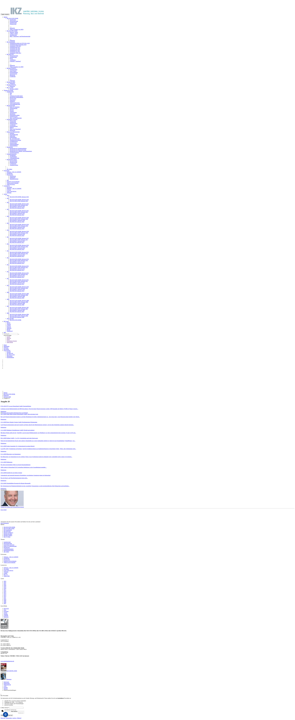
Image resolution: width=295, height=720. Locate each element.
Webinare (9, 328)
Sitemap (6, 688)
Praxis (11, 58)
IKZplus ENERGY (11, 68)
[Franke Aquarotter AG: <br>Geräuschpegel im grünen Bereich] (147, 444)
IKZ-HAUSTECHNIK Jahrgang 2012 (19, 273)
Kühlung (12, 133)
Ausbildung (13, 60)
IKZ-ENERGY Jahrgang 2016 (17, 248)
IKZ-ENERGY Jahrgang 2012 (17, 275)
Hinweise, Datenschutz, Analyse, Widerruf (11, 718)
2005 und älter (10, 318)
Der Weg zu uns (11, 354)
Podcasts (9, 327)
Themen (9, 324)
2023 (8, 198)
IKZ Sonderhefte (11, 42)
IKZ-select (6, 321)
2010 (8, 285)
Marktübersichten (14, 179)
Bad (11, 93)
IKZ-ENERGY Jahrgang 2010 (17, 289)
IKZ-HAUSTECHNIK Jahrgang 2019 (19, 224)
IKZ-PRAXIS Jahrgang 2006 (17, 317)
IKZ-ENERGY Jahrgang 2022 (17, 206)
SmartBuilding (13, 156)
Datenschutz (7, 683)
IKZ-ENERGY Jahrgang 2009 (17, 296)
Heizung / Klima (14, 32)
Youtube (6, 614)
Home (5, 345)
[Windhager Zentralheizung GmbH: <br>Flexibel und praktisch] (147, 429)
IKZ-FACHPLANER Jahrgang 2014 (19, 260)
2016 (8, 244)
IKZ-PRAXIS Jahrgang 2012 (17, 277)
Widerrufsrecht (7, 684)
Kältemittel (12, 136)
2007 (8, 306)
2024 (8, 195)
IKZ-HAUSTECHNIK (12, 18)
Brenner (12, 109)
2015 (8, 250)
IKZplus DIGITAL (11, 84)
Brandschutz (10, 147)
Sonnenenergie (13, 73)
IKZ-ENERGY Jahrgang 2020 (17, 220)
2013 (8, 264)
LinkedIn (6, 615)
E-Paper (9, 325)
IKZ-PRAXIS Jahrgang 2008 (17, 304)
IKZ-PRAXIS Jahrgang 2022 (17, 208)
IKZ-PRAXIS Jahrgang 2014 (17, 263)
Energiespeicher (14, 126)
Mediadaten (6, 346)
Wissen (8, 322)
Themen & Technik (8, 90)
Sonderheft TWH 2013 (15, 53)
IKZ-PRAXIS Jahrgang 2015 (17, 256)
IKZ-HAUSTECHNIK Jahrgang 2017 (19, 238)
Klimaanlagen (13, 137)
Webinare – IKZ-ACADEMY (14, 188)
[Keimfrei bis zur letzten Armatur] (147, 471)
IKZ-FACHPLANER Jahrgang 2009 (19, 295)
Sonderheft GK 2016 (15, 48)
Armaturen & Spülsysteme (16, 96)
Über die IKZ (7, 350)
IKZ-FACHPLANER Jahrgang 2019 (19, 226)
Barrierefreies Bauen (12, 159)
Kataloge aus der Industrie (13, 181)
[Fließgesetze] (147, 460)
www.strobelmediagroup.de (7, 661)
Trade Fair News (11, 184)
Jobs (5, 332)
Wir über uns (10, 353)
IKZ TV (6, 574)
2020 (8, 216)
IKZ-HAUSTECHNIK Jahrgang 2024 (19, 197)
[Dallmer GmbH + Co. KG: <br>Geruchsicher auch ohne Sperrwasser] (147, 437)
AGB (5, 686)
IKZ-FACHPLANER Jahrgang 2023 (19, 201)
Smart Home (10, 342)
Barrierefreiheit (13, 161)
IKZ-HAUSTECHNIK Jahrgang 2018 (19, 231)
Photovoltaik (13, 120)
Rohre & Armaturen (15, 107)
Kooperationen (10, 357)
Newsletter (9, 187)
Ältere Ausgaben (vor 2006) (16, 66)
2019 (8, 223)
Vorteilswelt (10, 331)
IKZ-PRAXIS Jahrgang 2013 (17, 270)
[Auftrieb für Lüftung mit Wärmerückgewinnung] (147, 498)
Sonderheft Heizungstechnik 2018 (18, 44)
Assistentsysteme (14, 165)
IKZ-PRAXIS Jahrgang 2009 (17, 297)
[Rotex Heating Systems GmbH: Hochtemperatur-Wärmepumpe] (147, 421)
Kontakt (9, 352)
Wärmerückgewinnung (15, 140)
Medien (5, 17)
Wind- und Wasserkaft (15, 129)
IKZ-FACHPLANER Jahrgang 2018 (19, 232)
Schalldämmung (14, 141)
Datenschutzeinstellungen (10, 690)
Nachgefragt (13, 176)
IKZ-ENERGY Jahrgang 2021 (17, 213)
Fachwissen (6, 170)
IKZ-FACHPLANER (12, 31)
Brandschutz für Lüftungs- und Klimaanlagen (21, 151)
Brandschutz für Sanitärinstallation (18, 148)
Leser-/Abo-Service (11, 191)
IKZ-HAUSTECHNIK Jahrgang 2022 (19, 203)
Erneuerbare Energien (12, 119)
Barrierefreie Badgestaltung (16, 97)
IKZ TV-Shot (10, 87)
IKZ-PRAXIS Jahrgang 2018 (17, 235)
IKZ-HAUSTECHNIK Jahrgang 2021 (19, 210)
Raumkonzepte (13, 162)
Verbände (9, 192)
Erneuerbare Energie (12, 341)
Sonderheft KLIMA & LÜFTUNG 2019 (20, 43)
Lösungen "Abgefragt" (15, 61)
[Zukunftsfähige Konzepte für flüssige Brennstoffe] (147, 482)
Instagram (6, 617)
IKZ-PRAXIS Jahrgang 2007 (17, 311)
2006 (8, 313)
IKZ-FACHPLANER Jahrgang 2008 (19, 302)
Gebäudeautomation (12, 154)
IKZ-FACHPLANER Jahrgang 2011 (19, 281)
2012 (8, 271)
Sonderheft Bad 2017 (15, 47)
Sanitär (8, 336)
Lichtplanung (13, 163)
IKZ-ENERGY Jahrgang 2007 (17, 310)
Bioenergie (12, 75)
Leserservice (7, 185)
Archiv (5, 194)
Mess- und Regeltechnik (16, 118)
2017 (8, 237)
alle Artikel (9, 169)
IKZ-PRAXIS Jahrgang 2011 (17, 284)
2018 (8, 230)
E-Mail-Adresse (5, 707)
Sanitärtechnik (13, 22)
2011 (8, 278)
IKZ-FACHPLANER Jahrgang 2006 (19, 315)
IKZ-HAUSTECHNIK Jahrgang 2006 (19, 314)
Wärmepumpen (13, 69)
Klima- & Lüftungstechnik (13, 131)
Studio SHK (7, 576)
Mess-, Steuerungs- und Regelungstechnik (20, 36)
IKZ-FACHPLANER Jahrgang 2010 (19, 288)
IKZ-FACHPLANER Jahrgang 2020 (19, 219)
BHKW (12, 127)
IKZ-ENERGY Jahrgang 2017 (17, 241)
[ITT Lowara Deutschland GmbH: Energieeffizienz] (147, 405)
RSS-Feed (6, 608)
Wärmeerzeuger (14, 116)
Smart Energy (13, 71)
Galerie (5, 573)
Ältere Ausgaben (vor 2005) (16, 29)
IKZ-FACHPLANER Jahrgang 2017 (19, 239)
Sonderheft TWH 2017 (15, 46)
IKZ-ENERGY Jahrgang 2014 (17, 262)
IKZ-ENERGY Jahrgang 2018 (17, 234)
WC (11, 94)
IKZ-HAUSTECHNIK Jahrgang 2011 (19, 279)
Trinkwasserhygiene (15, 102)
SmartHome (13, 155)
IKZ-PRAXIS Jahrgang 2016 (17, 249)
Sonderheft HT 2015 (15, 50)
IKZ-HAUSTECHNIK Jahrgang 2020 (19, 217)
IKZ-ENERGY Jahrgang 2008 (17, 303)
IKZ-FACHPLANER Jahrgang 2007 (19, 309)
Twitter (5, 612)
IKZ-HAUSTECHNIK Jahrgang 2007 (19, 307)
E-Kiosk (9, 190)
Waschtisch (12, 100)
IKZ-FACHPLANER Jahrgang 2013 (19, 267)
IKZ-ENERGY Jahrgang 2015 (17, 255)
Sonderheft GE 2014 (15, 51)
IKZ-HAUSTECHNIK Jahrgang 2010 (19, 286)
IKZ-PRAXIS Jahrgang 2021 (17, 214)
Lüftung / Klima (14, 33)
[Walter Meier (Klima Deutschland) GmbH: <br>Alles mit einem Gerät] (147, 413)
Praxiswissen (10, 174)
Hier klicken (14, 711)
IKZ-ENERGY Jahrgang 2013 (17, 268)
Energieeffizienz (14, 72)
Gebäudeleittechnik (14, 158)
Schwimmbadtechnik (15, 104)
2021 (8, 209)
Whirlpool (12, 101)
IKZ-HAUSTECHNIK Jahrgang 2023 (19, 199)
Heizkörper (12, 114)
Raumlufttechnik (14, 134)
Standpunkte (13, 19)
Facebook (6, 611)
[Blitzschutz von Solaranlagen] (147, 452)
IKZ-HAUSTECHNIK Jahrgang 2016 (19, 245)
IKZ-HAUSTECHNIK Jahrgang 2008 (19, 300)
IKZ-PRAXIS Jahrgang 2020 (17, 221)
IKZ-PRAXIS (10, 54)
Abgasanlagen (13, 112)
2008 (8, 299)
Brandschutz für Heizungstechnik (18, 149)
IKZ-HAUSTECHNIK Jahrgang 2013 (19, 266)
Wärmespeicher (13, 108)
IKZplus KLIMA (11, 82)
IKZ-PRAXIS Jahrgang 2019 (17, 228)
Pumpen (12, 111)
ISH (8, 180)
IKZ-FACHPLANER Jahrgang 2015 (19, 253)
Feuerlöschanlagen (14, 152)
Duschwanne (13, 98)
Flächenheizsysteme (15, 115)
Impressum (6, 682)
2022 (8, 202)
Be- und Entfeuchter (15, 138)
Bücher (8, 329)
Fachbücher (9, 173)
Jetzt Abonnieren (5, 523)
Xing (5, 610)
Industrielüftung (14, 145)
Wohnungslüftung (14, 144)
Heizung (9, 338)
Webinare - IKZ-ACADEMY (14, 172)
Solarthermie (13, 122)
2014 (8, 257)
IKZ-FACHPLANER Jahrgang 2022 (19, 205)
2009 (8, 292)
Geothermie (13, 76)
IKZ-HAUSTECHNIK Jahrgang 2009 (19, 293)
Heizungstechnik (14, 21)
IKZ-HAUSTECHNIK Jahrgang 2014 (19, 259)
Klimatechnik (13, 24)
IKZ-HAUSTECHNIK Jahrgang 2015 (19, 252)
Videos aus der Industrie (12, 183)
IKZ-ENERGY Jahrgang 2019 (17, 227)
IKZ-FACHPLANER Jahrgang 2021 (19, 212)
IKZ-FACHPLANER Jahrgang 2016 (19, 246)
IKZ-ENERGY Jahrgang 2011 (17, 282)
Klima (8, 339)
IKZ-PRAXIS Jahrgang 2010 (17, 291)
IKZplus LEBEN (14, 89)
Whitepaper (12, 177)
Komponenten (13, 143)
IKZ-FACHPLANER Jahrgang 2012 (19, 274)
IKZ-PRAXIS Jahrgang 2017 (17, 242)
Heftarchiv (12, 28)
